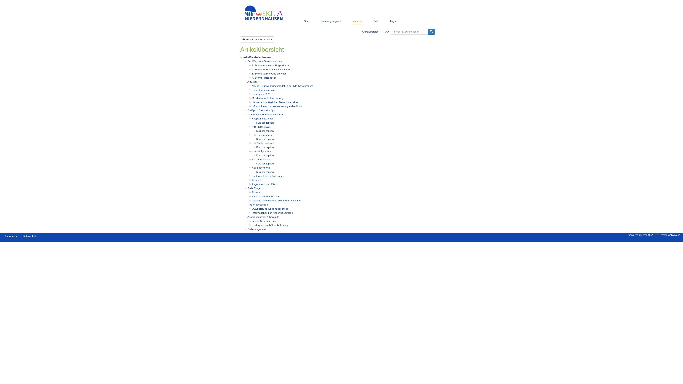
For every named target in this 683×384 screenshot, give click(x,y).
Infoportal (357, 21)
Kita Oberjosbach (261, 159)
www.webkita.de (670, 234)
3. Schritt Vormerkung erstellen (269, 73)
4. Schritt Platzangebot (264, 77)
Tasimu (256, 192)
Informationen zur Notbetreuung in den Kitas (277, 106)
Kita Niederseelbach (263, 143)
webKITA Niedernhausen (257, 57)
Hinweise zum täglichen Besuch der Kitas (275, 102)
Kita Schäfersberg (262, 135)
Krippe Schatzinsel (262, 118)
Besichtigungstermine (264, 90)
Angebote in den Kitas (264, 184)
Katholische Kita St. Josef (266, 196)
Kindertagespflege (257, 204)
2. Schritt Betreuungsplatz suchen (271, 69)
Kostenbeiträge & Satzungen (268, 176)
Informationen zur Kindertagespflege (272, 212)
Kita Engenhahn (261, 167)
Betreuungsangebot (331, 21)
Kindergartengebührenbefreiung (270, 225)
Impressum (11, 236)
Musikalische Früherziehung (268, 98)
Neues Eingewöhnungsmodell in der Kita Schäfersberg (282, 85)
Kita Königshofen (261, 151)
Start (306, 21)
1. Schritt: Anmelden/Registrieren (270, 65)
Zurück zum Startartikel (258, 39)
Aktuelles (252, 81)
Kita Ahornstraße (261, 126)
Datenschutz (30, 236)
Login (393, 21)
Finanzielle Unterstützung (261, 221)
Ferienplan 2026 (261, 94)
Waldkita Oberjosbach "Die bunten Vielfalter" (277, 200)
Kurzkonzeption (265, 122)
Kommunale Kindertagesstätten (265, 114)
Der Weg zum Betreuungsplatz (264, 61)
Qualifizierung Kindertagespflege (270, 208)
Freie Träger (254, 188)
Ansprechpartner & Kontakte (263, 216)
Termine (256, 180)
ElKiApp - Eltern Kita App (261, 110)
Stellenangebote (256, 229)
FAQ (376, 21)
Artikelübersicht (370, 31)
